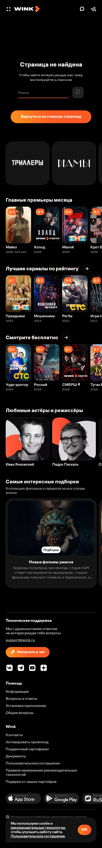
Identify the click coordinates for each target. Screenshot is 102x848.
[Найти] (82, 9)
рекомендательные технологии (38, 828)
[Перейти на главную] (45, 9)
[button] (9, 9)
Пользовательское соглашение (38, 836)
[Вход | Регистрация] (93, 9)
